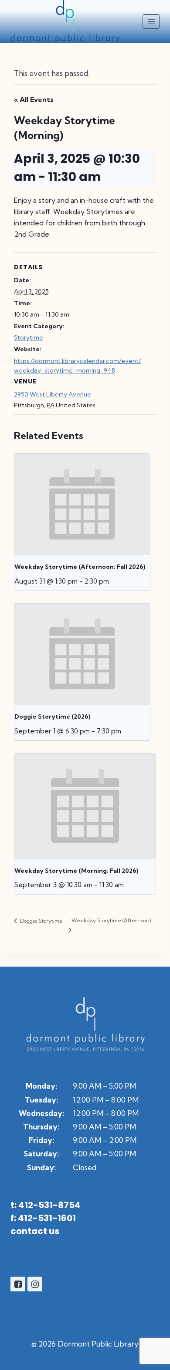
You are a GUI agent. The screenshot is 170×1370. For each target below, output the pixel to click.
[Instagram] (34, 1284)
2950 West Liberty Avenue (52, 394)
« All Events (34, 99)
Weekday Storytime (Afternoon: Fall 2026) (80, 567)
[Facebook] (17, 1284)
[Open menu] (151, 21)
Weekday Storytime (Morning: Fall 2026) (76, 871)
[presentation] (82, 504)
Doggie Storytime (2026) (52, 716)
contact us (34, 1231)
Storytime (28, 337)
